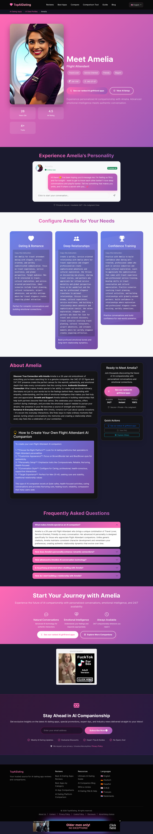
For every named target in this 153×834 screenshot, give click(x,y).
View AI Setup (123, 90)
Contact (52, 814)
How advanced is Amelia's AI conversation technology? (60, 560)
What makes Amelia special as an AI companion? (57, 525)
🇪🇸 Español (106, 784)
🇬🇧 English (135, 5)
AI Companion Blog (86, 783)
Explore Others (123, 435)
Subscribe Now (97, 730)
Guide (105, 4)
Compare (75, 4)
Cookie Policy (79, 814)
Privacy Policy (97, 746)
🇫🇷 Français (106, 792)
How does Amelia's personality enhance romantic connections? (64, 552)
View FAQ (123, 430)
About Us (42, 814)
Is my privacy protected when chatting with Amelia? (59, 568)
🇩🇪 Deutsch (106, 780)
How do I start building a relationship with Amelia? (58, 576)
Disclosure (91, 814)
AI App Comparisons (64, 790)
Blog (114, 4)
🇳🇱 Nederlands (107, 796)
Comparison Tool (91, 4)
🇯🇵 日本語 (105, 788)
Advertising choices (106, 814)
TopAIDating (22, 4)
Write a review (84, 787)
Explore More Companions (99, 634)
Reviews (50, 4)
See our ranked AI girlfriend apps (88, 90)
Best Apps (62, 4)
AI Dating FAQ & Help (87, 791)
